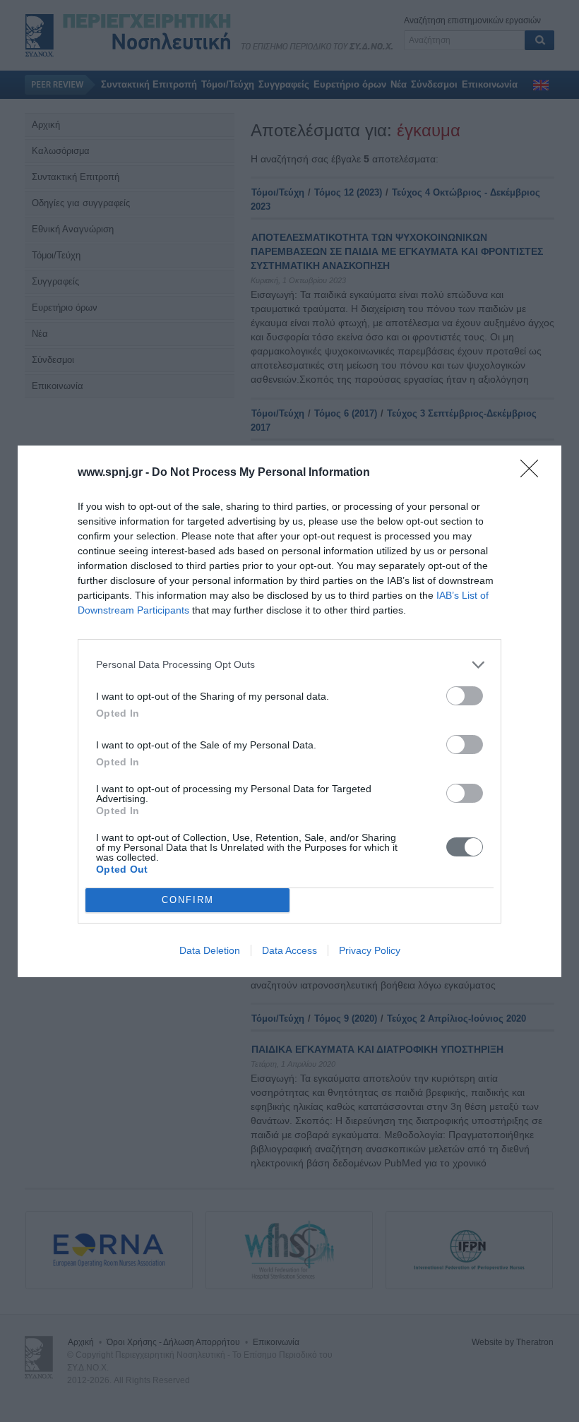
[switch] (464, 695)
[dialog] (289, 711)
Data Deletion (209, 950)
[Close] (533, 473)
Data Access (289, 950)
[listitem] (289, 664)
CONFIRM (188, 900)
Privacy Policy (369, 950)
